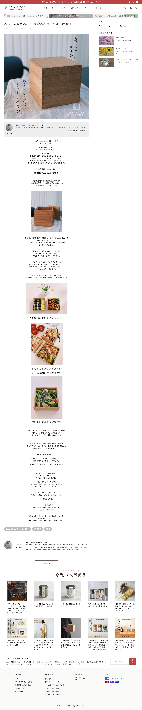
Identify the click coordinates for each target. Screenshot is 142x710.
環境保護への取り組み (23, 685)
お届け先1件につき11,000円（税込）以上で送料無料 (71, 2)
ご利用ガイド (19, 688)
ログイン (18, 679)
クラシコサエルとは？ (92, 8)
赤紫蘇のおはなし (125, 39)
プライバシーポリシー (53, 682)
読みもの (75, 8)
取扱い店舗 (19, 691)
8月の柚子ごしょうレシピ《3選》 (127, 60)
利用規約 (48, 679)
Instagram (18, 662)
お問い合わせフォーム (53, 694)
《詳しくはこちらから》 (72, 664)
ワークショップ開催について (55, 691)
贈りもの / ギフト (59, 8)
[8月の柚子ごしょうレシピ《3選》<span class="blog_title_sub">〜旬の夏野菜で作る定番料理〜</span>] (106, 62)
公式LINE (80, 662)
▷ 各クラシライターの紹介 (76, 130)
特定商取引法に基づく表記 (54, 685)
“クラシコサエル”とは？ (23, 682)
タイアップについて (52, 688)
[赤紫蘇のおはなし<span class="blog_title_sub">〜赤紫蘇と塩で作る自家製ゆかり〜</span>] (106, 40)
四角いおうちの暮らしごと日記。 (33, 125)
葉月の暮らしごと (126, 51)
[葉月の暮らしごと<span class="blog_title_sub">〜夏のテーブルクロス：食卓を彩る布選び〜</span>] (106, 51)
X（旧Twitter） (57, 662)
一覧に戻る (48, 563)
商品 (45, 8)
